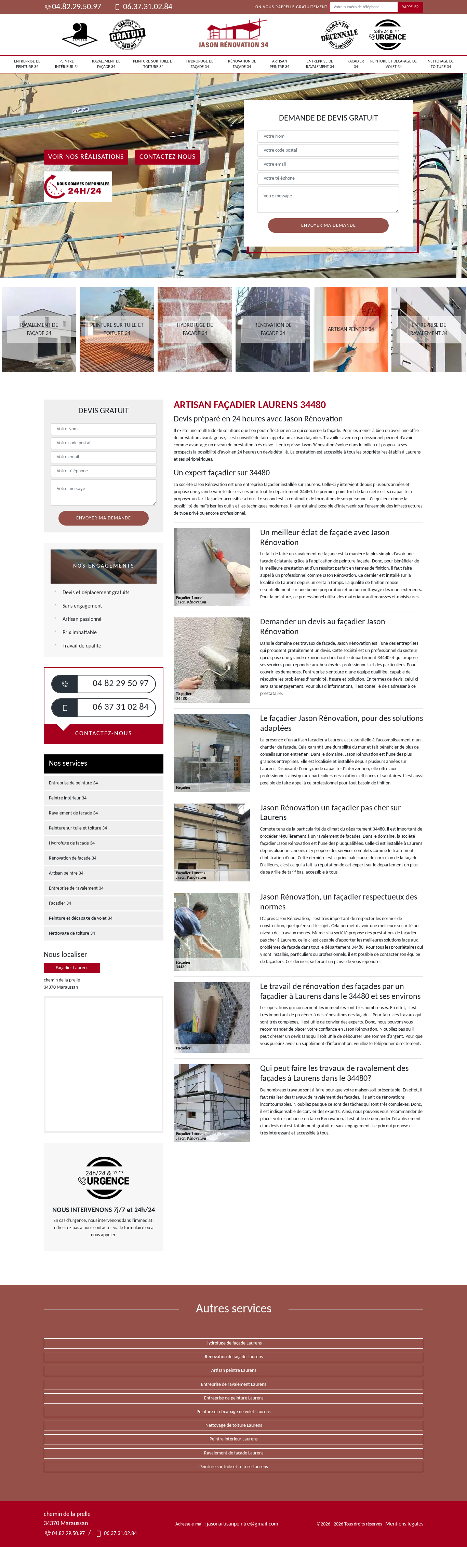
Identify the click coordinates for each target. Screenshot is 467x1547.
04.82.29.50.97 (76, 7)
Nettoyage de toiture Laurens (233, 1425)
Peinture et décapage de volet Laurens (233, 1411)
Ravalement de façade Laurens (233, 1453)
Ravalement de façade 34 (106, 64)
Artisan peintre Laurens (233, 1370)
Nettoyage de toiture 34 (441, 64)
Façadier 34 (356, 64)
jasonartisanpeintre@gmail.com (242, 1524)
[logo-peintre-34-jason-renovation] (233, 35)
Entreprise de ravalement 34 (320, 64)
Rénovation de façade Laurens (234, 1357)
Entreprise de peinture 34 (27, 64)
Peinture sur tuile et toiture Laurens (233, 1466)
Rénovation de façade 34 (242, 64)
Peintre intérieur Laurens (233, 1439)
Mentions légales (404, 1524)
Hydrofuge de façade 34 (199, 64)
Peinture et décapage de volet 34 (393, 64)
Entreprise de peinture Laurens (233, 1398)
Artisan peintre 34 (279, 64)
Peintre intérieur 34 (67, 64)
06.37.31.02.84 (146, 7)
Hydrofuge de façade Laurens (233, 1343)
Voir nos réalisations (86, 157)
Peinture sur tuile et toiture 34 (153, 64)
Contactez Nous (167, 157)
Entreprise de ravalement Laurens (233, 1384)
